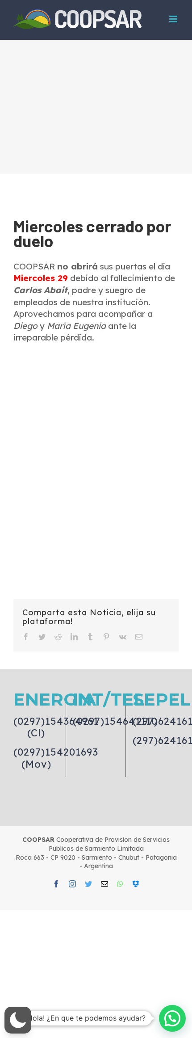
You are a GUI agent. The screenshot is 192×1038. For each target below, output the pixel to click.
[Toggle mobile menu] (174, 19)
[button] (17, 1020)
